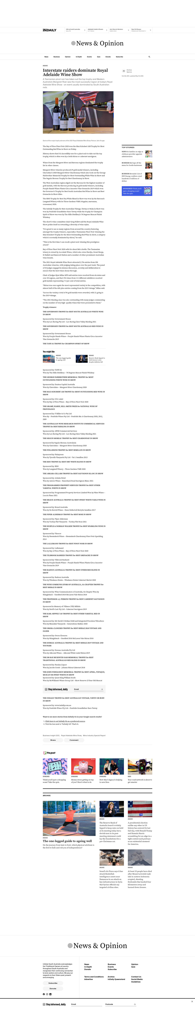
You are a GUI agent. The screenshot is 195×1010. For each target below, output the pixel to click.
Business (57, 57)
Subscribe (119, 57)
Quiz (98, 57)
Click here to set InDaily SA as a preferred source (65, 721)
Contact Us (136, 977)
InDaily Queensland (116, 979)
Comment (74, 740)
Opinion (67, 57)
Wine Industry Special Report (94, 736)
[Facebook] (44, 994)
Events (89, 57)
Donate (108, 57)
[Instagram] (47, 994)
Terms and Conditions (94, 977)
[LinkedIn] (50, 994)
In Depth (79, 57)
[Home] (54, 30)
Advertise (88, 979)
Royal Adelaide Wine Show (71, 736)
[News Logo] (97, 43)
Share (53, 740)
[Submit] (101, 689)
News (46, 57)
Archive (111, 977)
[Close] (192, 1001)
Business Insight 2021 (51, 736)
